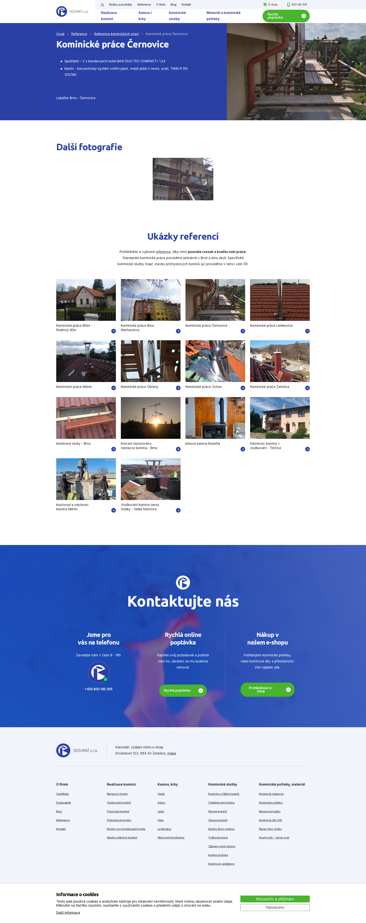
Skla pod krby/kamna (171, 837)
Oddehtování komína (221, 802)
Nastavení (275, 907)
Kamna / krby (145, 16)
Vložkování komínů (119, 802)
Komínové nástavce (271, 793)
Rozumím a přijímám (275, 899)
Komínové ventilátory (221, 863)
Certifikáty (62, 793)
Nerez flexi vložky (270, 829)
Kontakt (186, 4)
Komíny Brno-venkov (221, 829)
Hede (161, 793)
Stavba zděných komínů (122, 837)
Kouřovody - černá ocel (274, 837)
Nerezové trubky (270, 811)
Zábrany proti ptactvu (221, 846)
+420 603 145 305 (98, 689)
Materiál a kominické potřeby (224, 16)
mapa (171, 753)
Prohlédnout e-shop (261, 689)
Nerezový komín (117, 793)
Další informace (68, 913)
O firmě (160, 4)
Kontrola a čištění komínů (223, 793)
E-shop (273, 4)
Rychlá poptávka (275, 15)
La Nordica (164, 829)
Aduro (161, 802)
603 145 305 (299, 4)
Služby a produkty (120, 4)
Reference (144, 4)
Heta (161, 820)
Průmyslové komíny (119, 820)
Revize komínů (217, 811)
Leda (161, 811)
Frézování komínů (118, 811)
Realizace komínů (109, 16)
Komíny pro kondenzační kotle (126, 829)
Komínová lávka (218, 855)
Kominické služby (177, 16)
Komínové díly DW (270, 820)
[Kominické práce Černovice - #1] (183, 179)
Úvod (60, 34)
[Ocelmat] (72, 11)
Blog (173, 4)
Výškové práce (218, 837)
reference (163, 252)
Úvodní (102, 4)
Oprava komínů (217, 820)
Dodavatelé (63, 802)
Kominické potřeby (271, 802)
